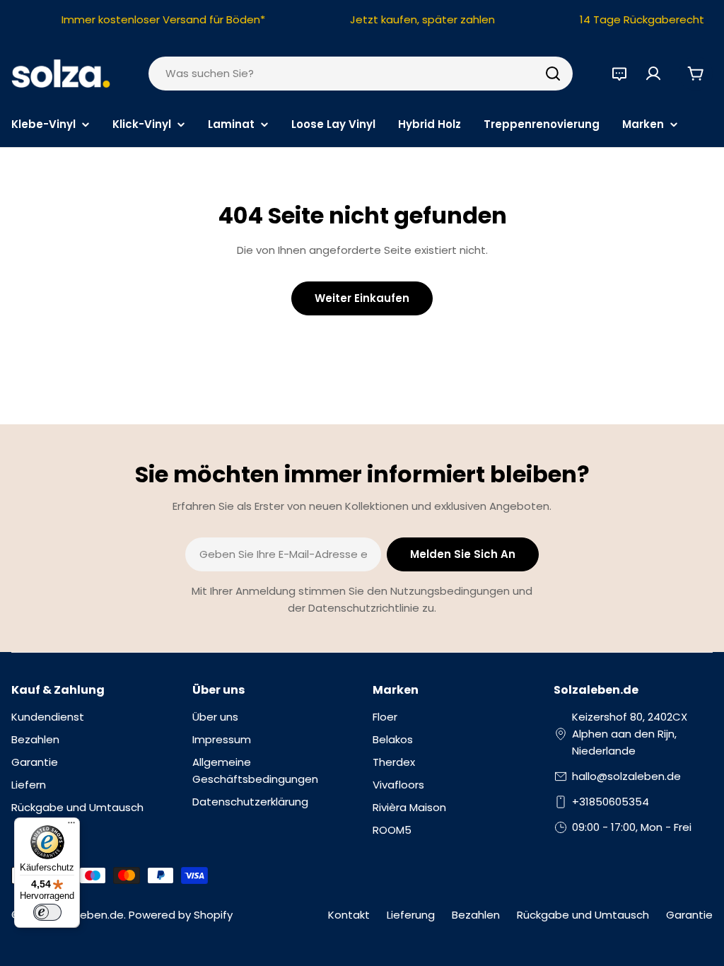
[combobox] (360, 74)
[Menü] (71, 825)
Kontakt (349, 914)
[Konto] (653, 73)
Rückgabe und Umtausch (583, 914)
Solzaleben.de (86, 914)
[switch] (47, 912)
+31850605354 (610, 801)
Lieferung (411, 914)
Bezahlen (476, 914)
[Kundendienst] (619, 73)
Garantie (689, 914)
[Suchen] (552, 73)
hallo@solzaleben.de (626, 776)
